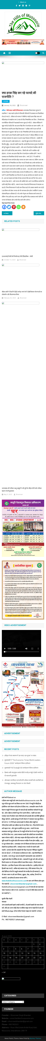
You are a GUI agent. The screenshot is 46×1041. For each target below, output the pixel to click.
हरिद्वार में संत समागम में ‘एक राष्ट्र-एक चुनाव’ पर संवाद (21, 756)
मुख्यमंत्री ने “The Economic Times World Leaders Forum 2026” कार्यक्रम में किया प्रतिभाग (22, 761)
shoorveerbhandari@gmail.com (23, 884)
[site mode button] (37, 53)
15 (34, 953)
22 (34, 958)
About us (23, 2)
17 (4, 958)
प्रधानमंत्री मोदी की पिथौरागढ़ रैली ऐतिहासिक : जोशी (17, 256)
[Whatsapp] (18, 207)
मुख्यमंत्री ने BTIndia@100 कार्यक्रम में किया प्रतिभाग (21, 768)
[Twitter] (9, 207)
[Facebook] (4, 207)
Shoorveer (24, 105)
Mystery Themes (35, 1038)
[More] (23, 207)
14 (28, 953)
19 (16, 958)
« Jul (3, 972)
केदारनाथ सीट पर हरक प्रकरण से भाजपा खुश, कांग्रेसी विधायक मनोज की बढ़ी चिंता (8, 213)
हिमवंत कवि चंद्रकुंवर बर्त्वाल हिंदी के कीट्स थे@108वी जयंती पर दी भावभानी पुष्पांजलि (24, 774)
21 (28, 958)
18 (10, 958)
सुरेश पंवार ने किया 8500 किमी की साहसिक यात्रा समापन (40, 213)
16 (40, 953)
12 (16, 953)
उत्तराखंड (5, 101)
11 (10, 953)
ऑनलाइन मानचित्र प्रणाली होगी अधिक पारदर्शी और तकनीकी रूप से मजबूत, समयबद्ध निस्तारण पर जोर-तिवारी (24, 781)
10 (4, 953)
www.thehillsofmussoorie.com (14, 881)
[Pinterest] (14, 207)
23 (40, 958)
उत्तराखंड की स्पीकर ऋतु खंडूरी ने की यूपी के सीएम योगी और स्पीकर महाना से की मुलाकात (22, 489)
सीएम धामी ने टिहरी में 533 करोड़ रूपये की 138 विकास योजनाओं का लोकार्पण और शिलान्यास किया (22, 293)
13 (22, 953)
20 (22, 958)
